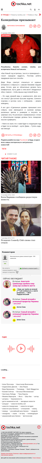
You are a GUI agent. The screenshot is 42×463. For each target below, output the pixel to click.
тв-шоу (22, 414)
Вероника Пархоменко (16, 25)
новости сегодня (27, 406)
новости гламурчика (10, 406)
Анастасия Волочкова (24, 384)
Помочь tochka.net (18, 15)
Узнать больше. (37, 458)
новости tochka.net (18, 404)
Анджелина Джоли (9, 387)
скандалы (6, 414)
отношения (25, 409)
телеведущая (32, 414)
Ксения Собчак (8, 392)
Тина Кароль (23, 394)
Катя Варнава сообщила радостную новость (19, 198)
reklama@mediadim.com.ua (30, 443)
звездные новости (28, 401)
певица (5, 411)
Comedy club (12, 154)
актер (36, 396)
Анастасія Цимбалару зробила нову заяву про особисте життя (24, 283)
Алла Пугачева (8, 384)
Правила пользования (7, 453)
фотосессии (27, 416)
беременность (16, 399)
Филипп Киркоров (9, 396)
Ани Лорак (24, 387)
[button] (35, 9)
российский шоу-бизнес (19, 411)
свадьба (34, 411)
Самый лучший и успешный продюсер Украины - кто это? (26, 301)
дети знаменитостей (10, 401)
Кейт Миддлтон (33, 389)
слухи (15, 414)
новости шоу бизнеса (10, 409)
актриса (5, 399)
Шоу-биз (28, 396)
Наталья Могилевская (25, 392)
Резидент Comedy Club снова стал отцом (18, 241)
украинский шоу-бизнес (11, 416)
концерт (5, 404)
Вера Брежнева (8, 389)
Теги (4, 378)
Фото (21, 396)
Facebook (24, 140)
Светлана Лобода (9, 394)
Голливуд (20, 389)
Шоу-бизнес (6, 35)
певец (34, 409)
